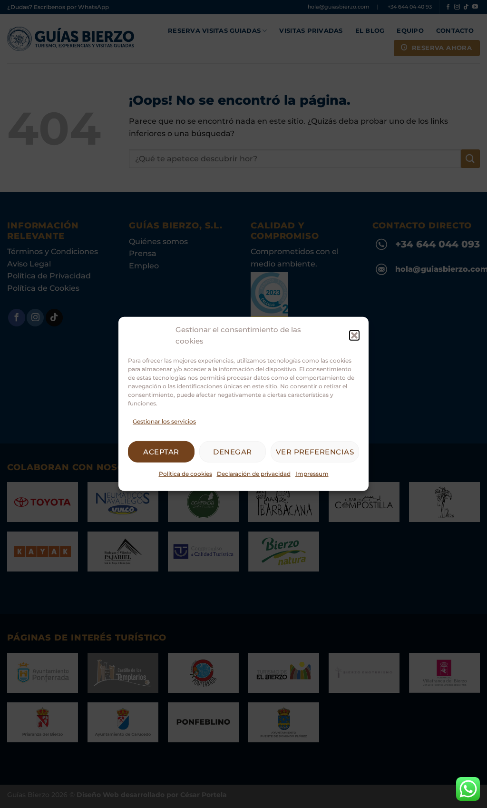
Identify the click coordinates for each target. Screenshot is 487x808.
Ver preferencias (315, 451)
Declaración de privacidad (254, 473)
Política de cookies (185, 473)
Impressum (312, 473)
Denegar (232, 451)
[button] (354, 335)
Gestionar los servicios (164, 421)
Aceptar (161, 451)
